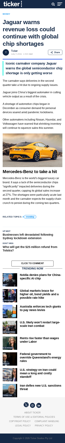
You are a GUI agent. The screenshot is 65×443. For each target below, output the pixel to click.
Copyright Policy (20, 421)
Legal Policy (23, 425)
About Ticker (32, 412)
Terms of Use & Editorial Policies (34, 417)
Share (57, 52)
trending (30, 217)
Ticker (14, 51)
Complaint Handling (47, 421)
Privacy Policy (44, 425)
